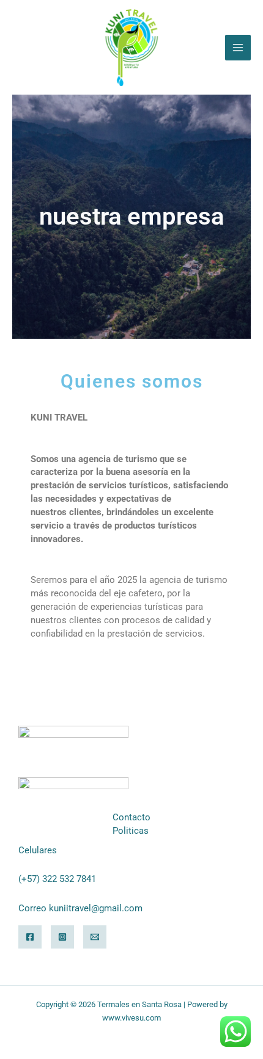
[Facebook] (30, 937)
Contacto (131, 817)
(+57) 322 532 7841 (57, 878)
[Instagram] (62, 937)
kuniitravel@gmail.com (96, 908)
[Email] (94, 937)
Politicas (131, 830)
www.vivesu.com (131, 1017)
